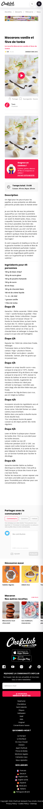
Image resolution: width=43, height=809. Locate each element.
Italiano (23, 789)
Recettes (8, 12)
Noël (21, 716)
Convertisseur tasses (21, 725)
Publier (33, 554)
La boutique (21, 739)
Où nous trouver (21, 742)
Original (21, 722)
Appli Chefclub (21, 748)
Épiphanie (21, 701)
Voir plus (34, 597)
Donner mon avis (31, 52)
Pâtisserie (29, 12)
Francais (23, 770)
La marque (21, 736)
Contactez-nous (21, 757)
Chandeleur (21, 704)
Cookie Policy (23, 803)
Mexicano (23, 786)
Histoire (21, 745)
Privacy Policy (11, 803)
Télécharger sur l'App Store (21, 652)
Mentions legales (21, 754)
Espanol (23, 782)
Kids (21, 719)
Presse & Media (21, 751)
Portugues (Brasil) (23, 792)
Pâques (21, 710)
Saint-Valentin (21, 707)
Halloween (21, 713)
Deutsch (23, 773)
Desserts (18, 12)
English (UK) (22, 776)
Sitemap (33, 803)
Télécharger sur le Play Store (21, 658)
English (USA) (23, 779)
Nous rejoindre (21, 760)
